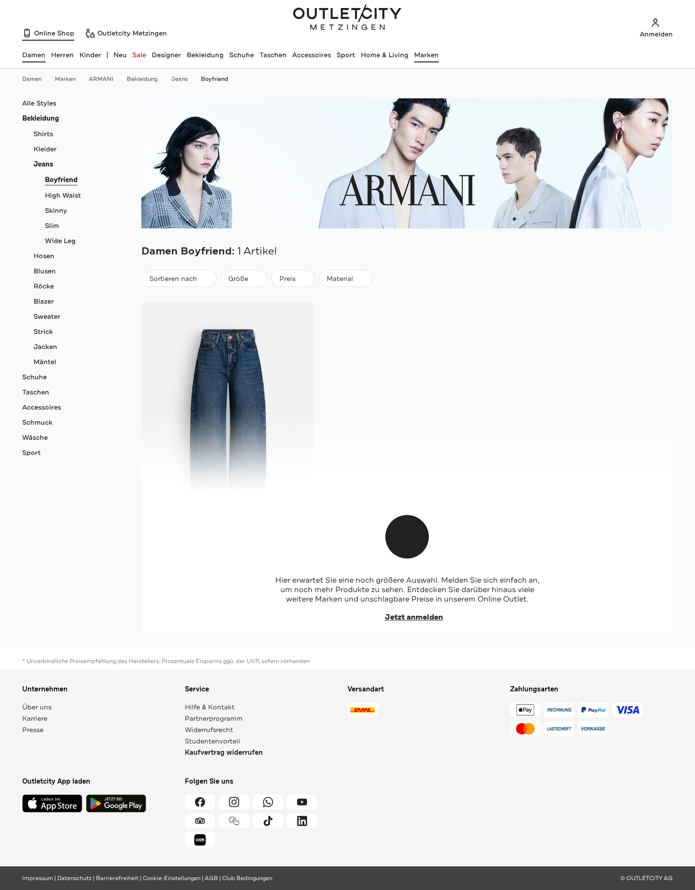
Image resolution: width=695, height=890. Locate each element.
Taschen (273, 55)
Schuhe (241, 55)
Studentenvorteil (212, 741)
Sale (139, 55)
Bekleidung (205, 55)
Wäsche (35, 437)
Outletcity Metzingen (347, 18)
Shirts (43, 134)
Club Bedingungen (247, 878)
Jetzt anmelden (414, 617)
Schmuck (37, 422)
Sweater (47, 316)
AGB (211, 878)
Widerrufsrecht (209, 729)
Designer (166, 55)
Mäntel (45, 362)
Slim (52, 225)
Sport (346, 55)
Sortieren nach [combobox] (173, 280)
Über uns (37, 707)
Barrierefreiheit (117, 878)
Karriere (34, 718)
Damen (32, 79)
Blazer (44, 301)
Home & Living (384, 55)
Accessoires (311, 55)
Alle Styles (39, 103)
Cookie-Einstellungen (171, 878)
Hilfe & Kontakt (210, 707)
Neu (120, 55)
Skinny (56, 210)
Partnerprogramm (214, 718)
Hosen (44, 256)
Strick (43, 331)
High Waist (63, 195)
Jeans (179, 79)
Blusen (45, 271)
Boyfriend (214, 79)
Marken (426, 55)
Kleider (45, 149)
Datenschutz (74, 878)
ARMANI (101, 79)
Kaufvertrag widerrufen (224, 752)
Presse (32, 729)
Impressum (37, 878)
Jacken (45, 346)
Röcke (44, 286)
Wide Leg (60, 240)
